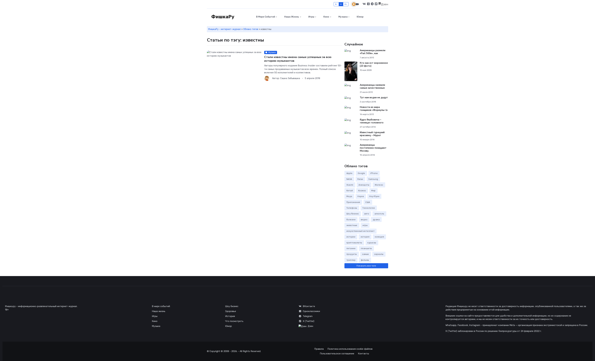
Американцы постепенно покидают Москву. (373, 147)
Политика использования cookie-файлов (349, 349)
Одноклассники (311, 311)
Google (361, 173)
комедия (379, 237)
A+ (346, 4)
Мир (373, 190)
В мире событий (265, 16)
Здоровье (230, 311)
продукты (351, 254)
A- (336, 4)
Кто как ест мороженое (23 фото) (374, 64)
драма (376, 219)
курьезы (371, 242)
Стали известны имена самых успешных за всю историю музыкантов (297, 59)
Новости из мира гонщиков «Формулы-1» (374, 109)
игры (365, 225)
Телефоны (351, 208)
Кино (326, 16)
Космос (362, 190)
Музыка (343, 16)
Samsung (373, 179)
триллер (351, 260)
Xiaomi (349, 185)
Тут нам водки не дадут (374, 97)
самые (365, 254)
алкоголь (379, 214)
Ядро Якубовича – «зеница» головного (371, 121)
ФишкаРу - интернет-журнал (224, 29)
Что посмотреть (234, 321)
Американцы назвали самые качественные (372, 86)
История (230, 316)
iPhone (374, 173)
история (365, 237)
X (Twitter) (308, 321)
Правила (319, 349)
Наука (360, 196)
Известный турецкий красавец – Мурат (372, 134)
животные (351, 225)
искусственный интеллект (360, 231)
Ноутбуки (374, 196)
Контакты (363, 353)
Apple (349, 173)
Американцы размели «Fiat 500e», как (372, 52)
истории (350, 237)
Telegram (308, 316)
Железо (379, 185)
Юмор (360, 16)
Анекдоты (364, 185)
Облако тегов (250, 29)
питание (351, 248)
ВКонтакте (309, 306)
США (367, 202)
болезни (351, 219)
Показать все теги (366, 266)
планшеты (366, 248)
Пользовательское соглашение (337, 353)
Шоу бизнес (352, 214)
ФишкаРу (222, 17)
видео (364, 219)
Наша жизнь (291, 16)
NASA (349, 179)
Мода (349, 196)
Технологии (368, 208)
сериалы (378, 254)
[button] (386, 16)
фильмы (365, 260)
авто (366, 214)
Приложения (353, 202)
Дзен (310, 326)
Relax (360, 179)
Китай (349, 190)
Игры (311, 16)
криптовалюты (354, 242)
